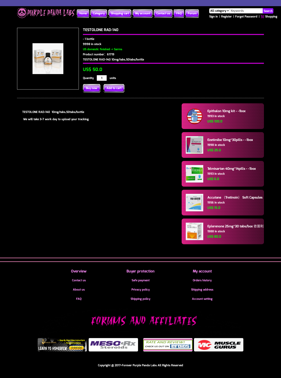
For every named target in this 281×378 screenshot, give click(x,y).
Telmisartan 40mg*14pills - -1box (231, 168)
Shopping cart (120, 13)
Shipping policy (140, 299)
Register (226, 17)
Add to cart (114, 88)
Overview (79, 271)
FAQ (179, 13)
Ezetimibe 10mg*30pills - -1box (230, 140)
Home (83, 13)
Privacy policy (140, 290)
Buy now (91, 88)
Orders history (202, 280)
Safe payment (141, 280)
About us (79, 290)
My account (142, 13)
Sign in (213, 17)
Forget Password (246, 17)
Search (268, 11)
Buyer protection (140, 271)
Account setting (202, 299)
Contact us (163, 13)
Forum (192, 13)
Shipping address (202, 290)
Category (99, 13)
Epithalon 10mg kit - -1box (226, 111)
